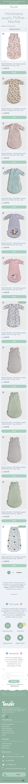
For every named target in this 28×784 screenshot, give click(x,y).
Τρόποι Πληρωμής (7, 728)
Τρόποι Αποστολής (7, 730)
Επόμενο (19, 572)
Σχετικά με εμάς (6, 743)
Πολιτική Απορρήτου (8, 724)
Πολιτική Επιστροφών (8, 733)
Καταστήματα (6, 745)
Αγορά (14, 72)
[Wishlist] (3, 34)
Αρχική (3, 693)
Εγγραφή (14, 681)
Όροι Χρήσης (6, 726)
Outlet (4, 735)
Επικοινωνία (5, 748)
